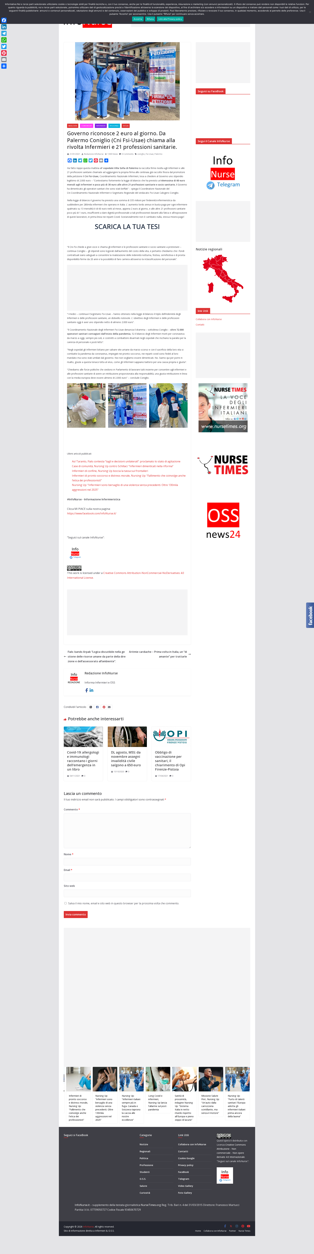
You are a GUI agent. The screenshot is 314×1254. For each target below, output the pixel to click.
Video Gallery (185, 1185)
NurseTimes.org (151, 1205)
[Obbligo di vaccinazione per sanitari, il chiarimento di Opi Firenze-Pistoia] (171, 729)
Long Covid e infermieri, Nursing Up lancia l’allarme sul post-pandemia (123, 1102)
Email (68, 870)
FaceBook (183, 1172)
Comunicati (86, 126)
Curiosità (145, 1192)
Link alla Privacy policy (170, 19)
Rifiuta (150, 19)
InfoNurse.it (82, 1205)
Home (198, 1230)
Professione (146, 1165)
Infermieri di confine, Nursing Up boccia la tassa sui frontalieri (110, 471)
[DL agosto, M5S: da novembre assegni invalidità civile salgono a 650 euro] (127, 729)
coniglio (141, 154)
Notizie (144, 1144)
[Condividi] (4, 66)
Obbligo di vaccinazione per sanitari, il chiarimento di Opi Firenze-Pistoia (170, 761)
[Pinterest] (4, 53)
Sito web (69, 886)
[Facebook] (4, 20)
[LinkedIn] (4, 27)
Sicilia (125, 126)
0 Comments (127, 154)
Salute (143, 1185)
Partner (232, 1230)
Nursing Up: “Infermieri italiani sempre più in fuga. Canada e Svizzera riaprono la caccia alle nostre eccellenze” (97, 1107)
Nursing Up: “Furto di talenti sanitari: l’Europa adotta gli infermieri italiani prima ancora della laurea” (202, 1106)
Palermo (158, 154)
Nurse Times (244, 1230)
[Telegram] (4, 33)
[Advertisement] (127, 288)
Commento (72, 809)
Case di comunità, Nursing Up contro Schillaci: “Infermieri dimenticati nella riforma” (122, 466)
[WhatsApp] (4, 40)
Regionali (114, 126)
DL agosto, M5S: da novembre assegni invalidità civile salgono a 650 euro (126, 758)
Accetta (138, 19)
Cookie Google (186, 1158)
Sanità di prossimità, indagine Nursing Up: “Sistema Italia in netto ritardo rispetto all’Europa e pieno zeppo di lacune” (150, 1107)
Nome (68, 854)
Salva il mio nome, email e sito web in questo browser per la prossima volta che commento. (123, 903)
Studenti (145, 1172)
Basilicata (72, 126)
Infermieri (100, 126)
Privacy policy (185, 1165)
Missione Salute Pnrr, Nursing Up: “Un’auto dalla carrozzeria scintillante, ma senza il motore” (176, 1104)
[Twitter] (4, 46)
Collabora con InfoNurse (209, 319)
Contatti (200, 324)
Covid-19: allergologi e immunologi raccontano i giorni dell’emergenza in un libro (83, 761)
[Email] (4, 59)
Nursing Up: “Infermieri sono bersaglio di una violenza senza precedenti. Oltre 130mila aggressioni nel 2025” (70, 1107)
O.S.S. (143, 1178)
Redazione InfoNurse (94, 154)
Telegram (183, 1178)
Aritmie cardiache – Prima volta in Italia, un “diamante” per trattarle (158, 654)
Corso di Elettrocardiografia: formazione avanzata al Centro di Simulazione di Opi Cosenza (230, 1104)
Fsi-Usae (150, 154)
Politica (144, 1158)
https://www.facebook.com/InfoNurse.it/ (91, 513)
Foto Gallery (185, 1192)
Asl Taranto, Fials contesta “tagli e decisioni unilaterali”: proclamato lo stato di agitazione (126, 461)
